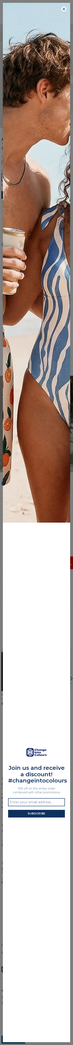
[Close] (63, 9)
